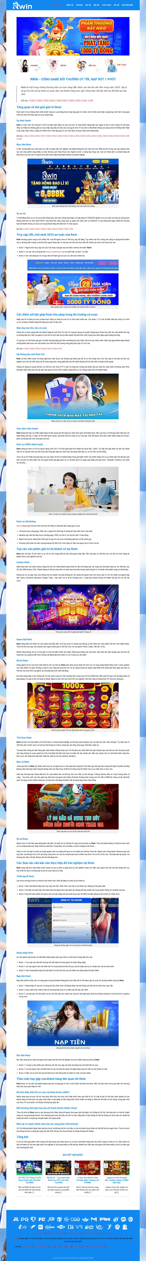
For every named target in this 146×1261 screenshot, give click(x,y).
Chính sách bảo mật (55, 1233)
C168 (31, 100)
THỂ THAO (106, 5)
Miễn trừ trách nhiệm (92, 1233)
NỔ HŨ (96, 5)
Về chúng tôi (39, 1233)
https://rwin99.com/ (54, 252)
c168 (93, 136)
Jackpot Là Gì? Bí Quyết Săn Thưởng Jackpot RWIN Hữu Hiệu (116, 1180)
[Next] (130, 1179)
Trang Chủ (57, 5)
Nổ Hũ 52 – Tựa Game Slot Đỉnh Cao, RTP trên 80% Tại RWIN (58, 1180)
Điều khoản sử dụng (73, 1233)
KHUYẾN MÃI (127, 5)
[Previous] (16, 1179)
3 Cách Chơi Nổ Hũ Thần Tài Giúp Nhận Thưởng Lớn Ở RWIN (87, 1180)
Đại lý (109, 1233)
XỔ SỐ (116, 5)
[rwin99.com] (24, 5)
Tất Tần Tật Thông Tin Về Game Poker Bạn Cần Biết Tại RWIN (29, 1180)
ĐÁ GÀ (88, 5)
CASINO (79, 5)
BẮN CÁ (69, 5)
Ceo (104, 1233)
